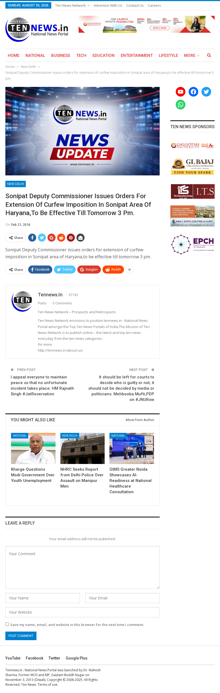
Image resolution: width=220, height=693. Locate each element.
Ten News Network (70, 5)
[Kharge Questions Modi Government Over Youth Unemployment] (33, 448)
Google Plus (76, 658)
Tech (81, 55)
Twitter (54, 658)
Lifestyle (168, 55)
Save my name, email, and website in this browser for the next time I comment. (77, 624)
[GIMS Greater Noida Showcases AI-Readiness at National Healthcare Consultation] (131, 448)
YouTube (12, 658)
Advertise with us (108, 5)
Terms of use (47, 684)
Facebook (34, 658)
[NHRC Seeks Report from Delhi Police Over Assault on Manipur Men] (82, 448)
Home (13, 55)
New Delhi (15, 184)
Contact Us (135, 5)
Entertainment (137, 55)
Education (104, 55)
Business (60, 55)
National (35, 55)
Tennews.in (13, 670)
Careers (154, 5)
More (189, 55)
